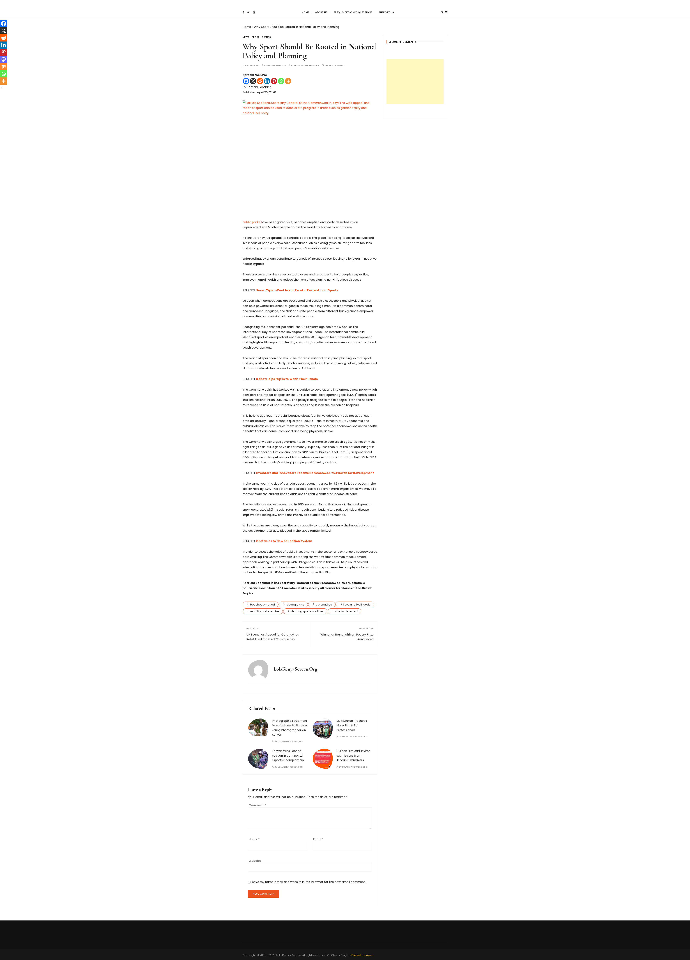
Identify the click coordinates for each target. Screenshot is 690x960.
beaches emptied (262, 604)
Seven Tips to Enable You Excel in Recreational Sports (297, 290)
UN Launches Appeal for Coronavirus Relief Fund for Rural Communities (272, 636)
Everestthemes (361, 955)
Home (305, 12)
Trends (266, 37)
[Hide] (1, 88)
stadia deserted (346, 611)
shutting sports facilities (307, 611)
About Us (321, 12)
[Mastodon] (3, 59)
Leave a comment (335, 65)
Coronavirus (324, 604)
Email (318, 839)
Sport (255, 37)
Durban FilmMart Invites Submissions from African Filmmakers (353, 755)
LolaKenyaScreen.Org (306, 65)
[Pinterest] (274, 81)
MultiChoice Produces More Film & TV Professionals (351, 725)
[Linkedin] (267, 81)
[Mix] (3, 66)
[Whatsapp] (281, 81)
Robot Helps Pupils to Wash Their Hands (287, 379)
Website (255, 861)
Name (254, 839)
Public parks (251, 222)
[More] (288, 81)
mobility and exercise (264, 611)
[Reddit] (260, 81)
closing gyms (295, 604)
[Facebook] (246, 81)
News (246, 37)
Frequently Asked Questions (353, 12)
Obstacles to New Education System (284, 541)
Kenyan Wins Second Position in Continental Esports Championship (288, 755)
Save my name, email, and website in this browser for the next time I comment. (309, 882)
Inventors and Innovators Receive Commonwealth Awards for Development (315, 473)
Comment (257, 805)
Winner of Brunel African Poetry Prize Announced (347, 636)
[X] (253, 81)
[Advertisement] (415, 81)
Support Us (386, 12)
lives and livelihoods (356, 604)
